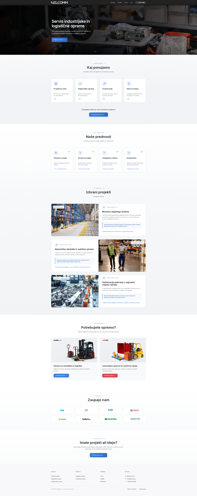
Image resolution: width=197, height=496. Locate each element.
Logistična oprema (80, 476)
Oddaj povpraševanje (98, 114)
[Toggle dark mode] (131, 2)
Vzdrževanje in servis (56, 481)
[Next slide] (194, 30)
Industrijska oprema (81, 479)
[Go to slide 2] (98, 51)
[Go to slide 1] (95, 51)
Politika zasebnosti (131, 489)
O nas (126, 2)
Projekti (120, 2)
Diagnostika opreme (56, 479)
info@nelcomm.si (131, 479)
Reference (103, 481)
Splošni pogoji (142, 489)
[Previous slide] (3, 30)
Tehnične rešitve (55, 476)
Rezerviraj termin (97, 455)
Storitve (113, 2)
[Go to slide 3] (101, 51)
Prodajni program (60, 375)
